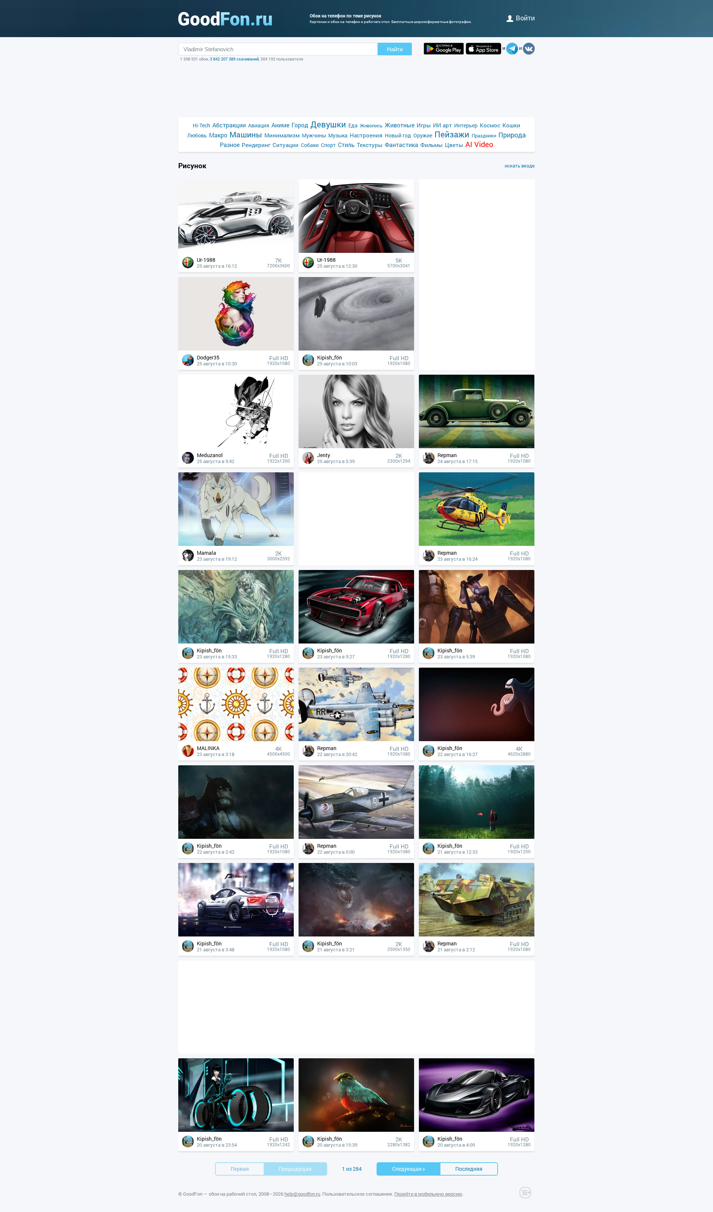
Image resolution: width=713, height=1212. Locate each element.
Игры (424, 125)
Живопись (371, 125)
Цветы (454, 145)
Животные (399, 125)
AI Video (479, 144)
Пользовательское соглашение (357, 1193)
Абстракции (229, 125)
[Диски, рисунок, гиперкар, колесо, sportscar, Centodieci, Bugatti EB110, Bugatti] (236, 250)
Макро (218, 135)
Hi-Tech (201, 125)
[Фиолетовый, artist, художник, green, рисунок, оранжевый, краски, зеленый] (236, 348)
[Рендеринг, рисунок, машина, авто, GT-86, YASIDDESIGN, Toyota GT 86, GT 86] (236, 934)
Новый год (398, 135)
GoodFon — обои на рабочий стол (219, 1193)
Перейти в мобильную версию (428, 1193)
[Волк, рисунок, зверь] (236, 543)
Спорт (328, 145)
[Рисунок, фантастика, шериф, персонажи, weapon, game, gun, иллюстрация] (476, 641)
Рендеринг (256, 145)
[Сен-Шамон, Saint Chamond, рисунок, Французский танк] (476, 934)
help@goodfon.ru (302, 1193)
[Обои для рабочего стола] (225, 19)
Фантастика (401, 145)
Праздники (484, 135)
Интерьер (466, 125)
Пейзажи (451, 134)
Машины (245, 134)
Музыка (338, 135)
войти (525, 17)
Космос (490, 125)
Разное (230, 145)
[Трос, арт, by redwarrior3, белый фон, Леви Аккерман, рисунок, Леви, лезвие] (236, 446)
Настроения (366, 135)
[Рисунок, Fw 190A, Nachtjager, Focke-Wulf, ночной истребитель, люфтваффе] (356, 836)
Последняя (468, 1168)
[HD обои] (444, 49)
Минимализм (282, 135)
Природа (512, 135)
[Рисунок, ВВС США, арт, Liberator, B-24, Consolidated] (356, 739)
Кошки (511, 125)
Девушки (328, 124)
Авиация (258, 125)
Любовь (197, 135)
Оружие (422, 135)
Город (300, 125)
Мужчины (314, 135)
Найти (395, 49)
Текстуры (369, 145)
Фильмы (431, 145)
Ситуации (286, 145)
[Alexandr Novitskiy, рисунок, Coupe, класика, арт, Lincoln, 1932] (476, 446)
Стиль (346, 145)
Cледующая (406, 1168)
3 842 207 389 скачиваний (234, 59)
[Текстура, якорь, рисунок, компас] (236, 739)
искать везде (520, 165)
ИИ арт (442, 125)
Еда (353, 125)
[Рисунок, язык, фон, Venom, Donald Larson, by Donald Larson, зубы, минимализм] (476, 739)
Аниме (280, 125)
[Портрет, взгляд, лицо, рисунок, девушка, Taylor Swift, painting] (356, 446)
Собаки (310, 145)
